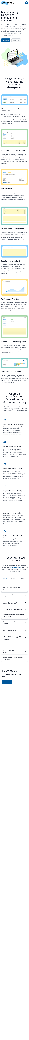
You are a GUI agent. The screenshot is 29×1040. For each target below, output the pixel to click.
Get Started (6, 40)
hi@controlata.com (15, 567)
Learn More (16, 40)
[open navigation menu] (26, 2)
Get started (7, 682)
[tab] (4, 578)
